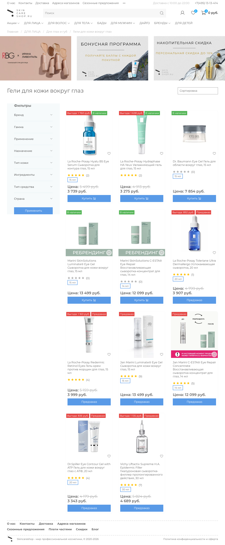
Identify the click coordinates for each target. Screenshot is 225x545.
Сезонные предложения (101, 3)
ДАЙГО (145, 23)
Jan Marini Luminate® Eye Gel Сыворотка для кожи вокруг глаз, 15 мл (141, 366)
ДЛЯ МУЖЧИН (121, 23)
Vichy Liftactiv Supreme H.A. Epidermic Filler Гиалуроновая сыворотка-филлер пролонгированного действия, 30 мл (141, 471)
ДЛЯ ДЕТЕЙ (183, 23)
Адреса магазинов (65, 3)
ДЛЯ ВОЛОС (57, 23)
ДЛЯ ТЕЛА (82, 23)
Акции (12, 23)
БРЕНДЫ (161, 23)
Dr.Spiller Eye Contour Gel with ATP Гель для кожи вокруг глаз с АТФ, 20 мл (89, 467)
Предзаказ (194, 300)
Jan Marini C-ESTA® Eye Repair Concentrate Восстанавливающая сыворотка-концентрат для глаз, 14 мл (194, 369)
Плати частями (60, 529)
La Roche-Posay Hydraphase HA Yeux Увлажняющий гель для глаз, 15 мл (141, 165)
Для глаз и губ (56, 31)
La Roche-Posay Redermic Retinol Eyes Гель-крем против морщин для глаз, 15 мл (88, 368)
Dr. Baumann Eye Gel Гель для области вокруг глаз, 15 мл (194, 163)
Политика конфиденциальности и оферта (190, 539)
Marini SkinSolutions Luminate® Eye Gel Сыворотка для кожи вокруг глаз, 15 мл (88, 266)
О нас (11, 3)
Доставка (42, 3)
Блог (95, 529)
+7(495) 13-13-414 (206, 3)
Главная (12, 31)
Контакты (25, 3)
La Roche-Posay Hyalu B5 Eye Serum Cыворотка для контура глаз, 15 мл (88, 165)
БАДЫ (102, 23)
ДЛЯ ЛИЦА (32, 23)
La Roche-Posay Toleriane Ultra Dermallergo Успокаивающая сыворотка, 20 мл (194, 264)
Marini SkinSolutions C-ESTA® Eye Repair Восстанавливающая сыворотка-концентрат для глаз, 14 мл (141, 267)
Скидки (81, 529)
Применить (33, 210)
